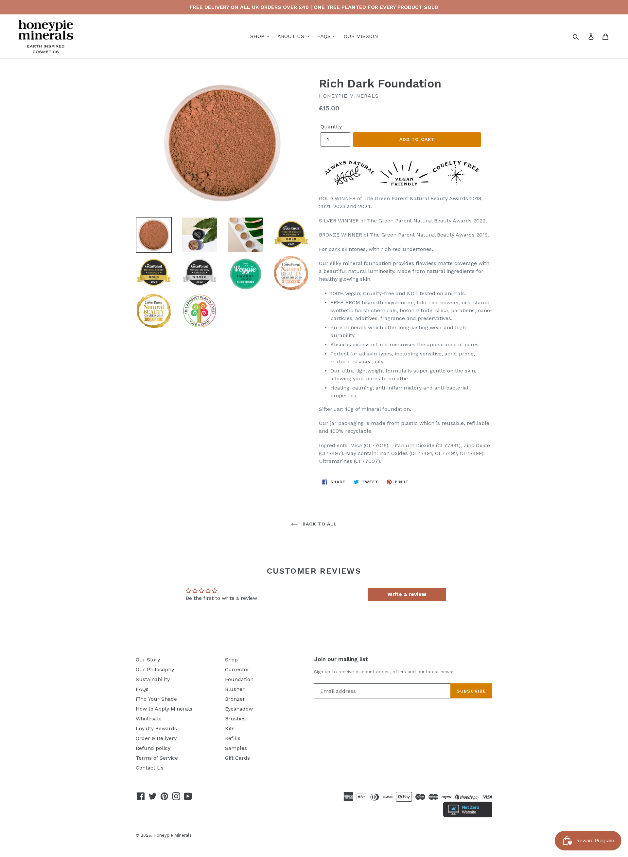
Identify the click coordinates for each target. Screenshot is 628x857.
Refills (232, 738)
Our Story (148, 660)
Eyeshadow (239, 709)
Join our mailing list (341, 659)
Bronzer (235, 699)
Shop (231, 660)
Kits (230, 728)
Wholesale (149, 718)
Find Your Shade (156, 699)
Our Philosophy (155, 669)
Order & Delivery (156, 738)
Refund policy (153, 748)
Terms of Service (157, 758)
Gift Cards (237, 758)
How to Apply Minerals (164, 709)
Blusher (235, 689)
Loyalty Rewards (156, 728)
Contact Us (150, 768)
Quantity (331, 127)
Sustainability (153, 679)
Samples (236, 748)
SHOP (258, 36)
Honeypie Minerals (172, 835)
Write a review (406, 594)
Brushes (235, 718)
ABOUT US (291, 36)
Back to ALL (319, 523)
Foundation (239, 679)
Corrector (237, 669)
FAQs (142, 689)
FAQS (324, 36)
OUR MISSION (361, 36)
